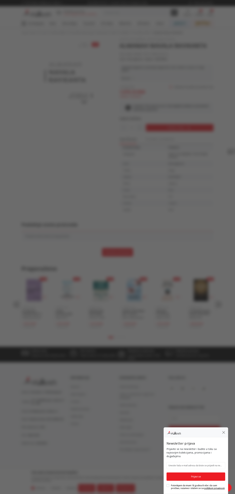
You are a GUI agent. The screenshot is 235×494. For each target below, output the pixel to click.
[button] (223, 432)
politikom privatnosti (214, 488)
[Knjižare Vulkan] (174, 432)
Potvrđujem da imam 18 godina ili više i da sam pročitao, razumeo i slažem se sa (198, 487)
